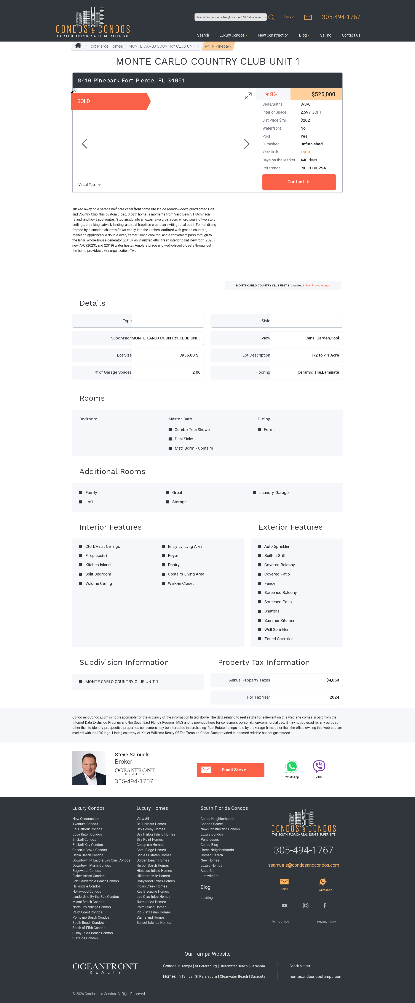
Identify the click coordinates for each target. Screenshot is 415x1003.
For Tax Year (258, 697)
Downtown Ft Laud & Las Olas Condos (101, 860)
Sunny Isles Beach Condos (92, 933)
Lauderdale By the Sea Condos (95, 897)
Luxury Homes (211, 865)
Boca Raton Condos (87, 834)
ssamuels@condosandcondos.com (303, 865)
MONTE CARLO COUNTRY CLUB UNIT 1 (164, 46)
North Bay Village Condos (91, 907)
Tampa (186, 966)
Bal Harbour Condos (87, 829)
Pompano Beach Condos (91, 917)
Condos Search (212, 824)
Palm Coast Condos (87, 912)
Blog (303, 35)
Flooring (262, 372)
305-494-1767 (341, 17)
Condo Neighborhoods (218, 819)
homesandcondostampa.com (316, 976)
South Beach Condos (88, 923)
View (266, 338)
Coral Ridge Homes (151, 850)
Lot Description (256, 355)
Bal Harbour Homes (151, 824)
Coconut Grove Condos (89, 850)
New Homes (210, 860)
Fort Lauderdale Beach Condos (95, 881)
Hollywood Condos (86, 891)
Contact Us (351, 35)
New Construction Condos (220, 829)
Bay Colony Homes (151, 829)
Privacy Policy (326, 921)
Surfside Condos (85, 938)
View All (143, 819)
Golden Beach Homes (153, 860)
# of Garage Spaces (113, 372)
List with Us (210, 876)
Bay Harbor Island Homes (156, 834)
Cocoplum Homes (150, 845)
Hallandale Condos (86, 886)
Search (203, 35)
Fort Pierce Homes (106, 46)
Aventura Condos (85, 824)
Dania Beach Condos (88, 855)
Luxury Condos (232, 35)
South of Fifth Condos (88, 928)
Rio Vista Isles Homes (154, 912)
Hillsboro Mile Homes (153, 876)
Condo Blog (209, 845)
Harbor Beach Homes (153, 865)
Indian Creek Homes (152, 886)
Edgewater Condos (86, 871)
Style (266, 320)
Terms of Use (280, 921)
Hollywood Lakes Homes (156, 881)
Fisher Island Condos (88, 876)
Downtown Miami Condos (91, 865)
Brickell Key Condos (87, 845)
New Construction (273, 35)
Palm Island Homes (151, 907)
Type (127, 320)
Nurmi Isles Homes (151, 902)
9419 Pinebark (218, 46)
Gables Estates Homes (154, 855)
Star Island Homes (151, 917)
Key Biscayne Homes (153, 891)
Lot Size (124, 355)
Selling (325, 35)
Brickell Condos (84, 839)
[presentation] (84, 144)
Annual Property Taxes (249, 680)
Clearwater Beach (234, 966)
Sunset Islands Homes (154, 923)
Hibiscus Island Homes (154, 871)
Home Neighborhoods (217, 850)
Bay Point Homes (150, 839)
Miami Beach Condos (88, 902)
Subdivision (121, 338)
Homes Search (212, 855)
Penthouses (210, 839)
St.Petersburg (206, 966)
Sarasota (258, 966)
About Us (207, 871)
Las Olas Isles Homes (154, 897)
